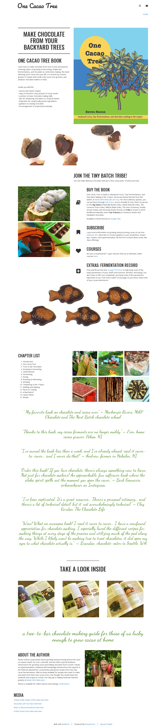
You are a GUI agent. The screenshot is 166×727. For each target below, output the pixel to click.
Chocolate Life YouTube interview (28, 703)
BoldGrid (65, 724)
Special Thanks (106, 724)
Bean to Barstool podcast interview (29, 707)
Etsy (117, 199)
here (96, 256)
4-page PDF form (115, 270)
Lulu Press (109, 202)
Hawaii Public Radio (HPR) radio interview (31, 700)
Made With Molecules (104, 199)
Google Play (115, 218)
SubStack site (92, 235)
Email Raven (64, 684)
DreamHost (90, 724)
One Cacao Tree (37, 5)
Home (145, 14)
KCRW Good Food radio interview (28, 711)
